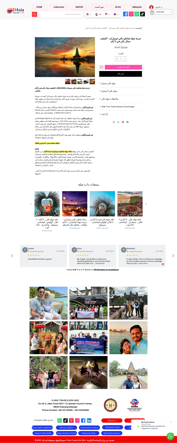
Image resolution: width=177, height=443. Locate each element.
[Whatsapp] (136, 14)
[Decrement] (124, 59)
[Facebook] (125, 14)
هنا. (36, 174)
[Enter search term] (34, 14)
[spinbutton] (121, 59)
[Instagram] (131, 14)
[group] (89, 211)
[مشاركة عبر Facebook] (127, 122)
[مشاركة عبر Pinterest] (122, 122)
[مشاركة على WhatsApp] (118, 122)
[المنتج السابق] (146, 203)
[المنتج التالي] (31, 203)
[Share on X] (113, 122)
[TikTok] (65, 420)
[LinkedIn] (89, 420)
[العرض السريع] (130, 203)
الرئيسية (138, 28)
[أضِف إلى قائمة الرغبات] (101, 67)
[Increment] (117, 59)
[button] (137, 7)
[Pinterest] (71, 420)
